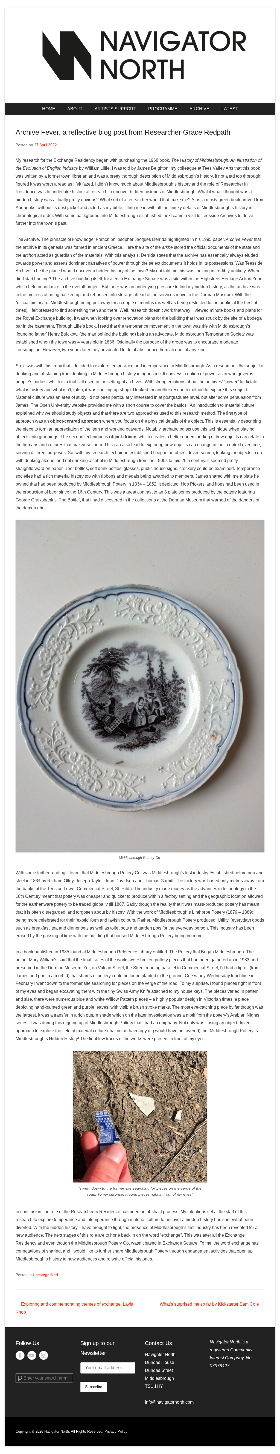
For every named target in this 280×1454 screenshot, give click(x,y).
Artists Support (115, 108)
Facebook (20, 1355)
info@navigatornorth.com (169, 1402)
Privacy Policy (115, 1431)
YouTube (31, 1355)
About (75, 108)
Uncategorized (45, 1275)
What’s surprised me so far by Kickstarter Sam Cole (212, 1304)
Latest (229, 108)
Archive (199, 108)
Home (48, 108)
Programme (162, 108)
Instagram (43, 1355)
